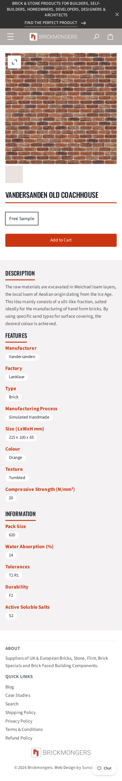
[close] (117, 14)
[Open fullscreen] (14, 174)
